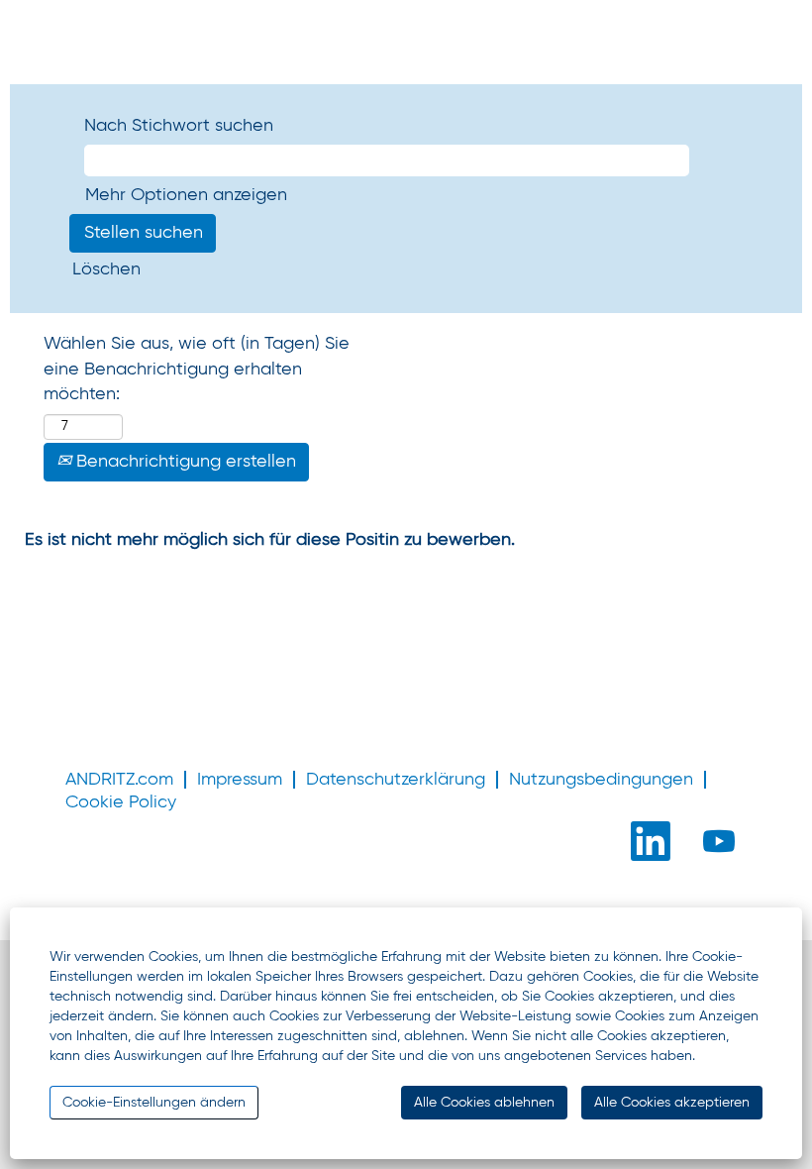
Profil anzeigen (193, 28)
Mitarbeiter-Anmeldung (164, 55)
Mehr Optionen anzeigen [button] (186, 195)
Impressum (239, 780)
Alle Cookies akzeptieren (672, 1103)
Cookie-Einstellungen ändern (154, 1103)
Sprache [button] (69, 28)
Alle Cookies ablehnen (484, 1103)
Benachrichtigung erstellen (183, 462)
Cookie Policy (120, 802)
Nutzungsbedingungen (601, 780)
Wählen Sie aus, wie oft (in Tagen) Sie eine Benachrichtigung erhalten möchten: (197, 369)
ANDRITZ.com (119, 780)
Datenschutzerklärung (395, 780)
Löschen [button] (106, 269)
